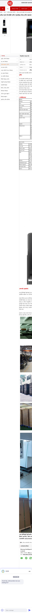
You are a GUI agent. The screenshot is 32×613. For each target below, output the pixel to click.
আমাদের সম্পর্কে (15, 8)
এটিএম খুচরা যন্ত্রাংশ (5, 93)
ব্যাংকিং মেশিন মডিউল (5, 99)
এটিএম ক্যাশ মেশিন (11, 12)
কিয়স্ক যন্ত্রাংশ (4, 96)
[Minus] (29, 571)
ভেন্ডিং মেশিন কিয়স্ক (5, 58)
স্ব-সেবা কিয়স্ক (4, 61)
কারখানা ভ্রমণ (24, 8)
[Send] (29, 610)
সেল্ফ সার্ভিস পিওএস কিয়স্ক (7, 70)
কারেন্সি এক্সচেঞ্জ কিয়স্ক (5, 82)
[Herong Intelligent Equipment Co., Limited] (10, 3)
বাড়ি (2, 8)
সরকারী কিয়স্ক (4, 85)
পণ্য (7, 8)
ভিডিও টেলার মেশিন (5, 87)
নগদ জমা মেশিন (4, 67)
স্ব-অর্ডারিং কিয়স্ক (5, 76)
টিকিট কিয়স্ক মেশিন (5, 79)
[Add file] (2, 610)
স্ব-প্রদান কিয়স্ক (4, 73)
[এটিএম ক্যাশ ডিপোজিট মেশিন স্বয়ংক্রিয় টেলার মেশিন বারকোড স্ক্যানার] (5, 23)
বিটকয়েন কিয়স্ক (4, 90)
